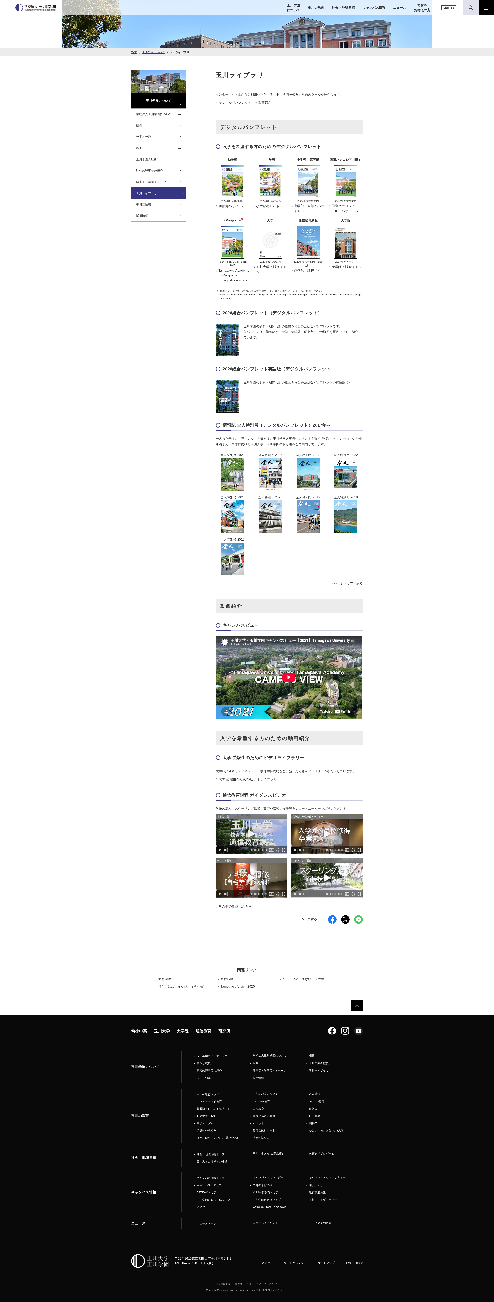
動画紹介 (264, 102)
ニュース (399, 7)
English (448, 7)
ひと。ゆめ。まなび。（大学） (305, 979)
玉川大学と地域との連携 (212, 1161)
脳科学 (313, 1123)
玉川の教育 (316, 7)
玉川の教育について (265, 1093)
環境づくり (316, 1185)
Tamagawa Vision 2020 (238, 986)
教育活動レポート (233, 979)
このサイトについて (267, 1284)
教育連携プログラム (321, 1153)
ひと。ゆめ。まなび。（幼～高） (182, 986)
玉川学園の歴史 (319, 1063)
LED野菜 (314, 1115)
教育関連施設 (317, 1192)
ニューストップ (206, 1223)
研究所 (224, 1031)
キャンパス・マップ (209, 1185)
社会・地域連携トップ (211, 1154)
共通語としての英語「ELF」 (215, 1108)
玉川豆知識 (204, 1077)
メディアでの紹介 (320, 1222)
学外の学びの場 (262, 1185)
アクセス (202, 1206)
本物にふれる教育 (264, 1115)
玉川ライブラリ (319, 1070)
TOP (134, 52)
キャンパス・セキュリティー (327, 1177)
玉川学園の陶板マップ (267, 1199)
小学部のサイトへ (269, 206)
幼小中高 (139, 1031)
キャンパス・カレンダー (268, 1177)
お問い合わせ (354, 1262)
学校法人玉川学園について (269, 1055)
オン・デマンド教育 (209, 1101)
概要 (312, 1055)
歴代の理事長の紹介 (209, 1070)
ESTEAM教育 (261, 1101)
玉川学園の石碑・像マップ (213, 1199)
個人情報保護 (223, 1284)
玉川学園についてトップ (212, 1056)
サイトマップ (326, 1262)
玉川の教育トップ (208, 1094)
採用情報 (258, 1077)
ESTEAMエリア (207, 1192)
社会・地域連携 (343, 7)
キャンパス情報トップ (211, 1177)
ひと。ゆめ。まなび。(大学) (327, 1130)
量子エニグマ (205, 1123)
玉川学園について (293, 7)
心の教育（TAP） (208, 1115)
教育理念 (164, 979)
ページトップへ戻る (348, 583)
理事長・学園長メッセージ (269, 1070)
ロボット (258, 1123)
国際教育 (258, 1108)
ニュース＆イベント (265, 1222)
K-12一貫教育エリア (266, 1192)
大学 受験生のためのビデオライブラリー (249, 779)
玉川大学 (162, 1031)
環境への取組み (206, 1130)
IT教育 (313, 1108)
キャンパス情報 (374, 7)
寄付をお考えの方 (422, 7)
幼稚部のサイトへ (231, 206)
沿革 (255, 1063)
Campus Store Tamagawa (270, 1206)
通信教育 (203, 1031)
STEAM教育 (317, 1101)
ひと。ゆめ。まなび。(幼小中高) (217, 1137)
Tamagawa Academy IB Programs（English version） (234, 275)
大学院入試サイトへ (347, 267)
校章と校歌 (204, 1063)
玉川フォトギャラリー (323, 1199)
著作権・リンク (243, 1284)
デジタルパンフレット (235, 102)
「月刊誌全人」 (262, 1137)
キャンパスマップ (295, 1262)
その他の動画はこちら (235, 906)
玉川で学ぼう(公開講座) (268, 1153)
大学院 (183, 1031)
